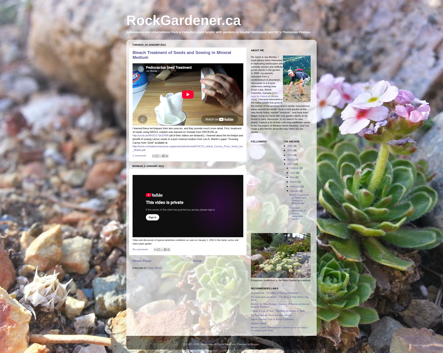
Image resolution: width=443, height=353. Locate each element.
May (292, 177)
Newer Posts (141, 261)
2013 (290, 159)
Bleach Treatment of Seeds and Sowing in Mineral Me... (299, 199)
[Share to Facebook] (163, 156)
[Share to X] (160, 156)
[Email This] (153, 156)
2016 (290, 146)
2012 (290, 164)
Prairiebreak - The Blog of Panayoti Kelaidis (275, 293)
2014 (290, 155)
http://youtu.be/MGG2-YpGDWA (151, 135)
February (295, 186)
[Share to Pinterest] (167, 156)
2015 (290, 150)
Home (197, 261)
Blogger (255, 344)
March (294, 181)
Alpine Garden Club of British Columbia (272, 319)
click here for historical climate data (264, 96)
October (295, 168)
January (295, 191)
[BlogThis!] (157, 156)
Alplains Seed (258, 323)
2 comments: (140, 155)
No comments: (141, 249)
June (293, 172)
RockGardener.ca (183, 20)
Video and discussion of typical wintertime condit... (297, 213)
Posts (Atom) (154, 268)
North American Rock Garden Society (271, 315)
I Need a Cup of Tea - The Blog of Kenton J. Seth (278, 311)
